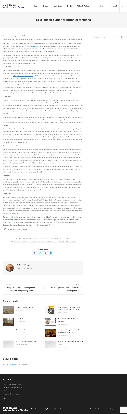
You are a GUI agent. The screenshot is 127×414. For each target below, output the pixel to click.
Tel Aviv (55, 241)
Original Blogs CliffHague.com (29, 238)
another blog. (8, 220)
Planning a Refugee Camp (24, 307)
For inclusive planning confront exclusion (68, 320)
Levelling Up (20, 318)
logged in (13, 364)
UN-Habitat (62, 241)
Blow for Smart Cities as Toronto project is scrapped (27, 342)
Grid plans (16, 241)
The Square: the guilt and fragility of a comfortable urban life (70, 331)
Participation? (20, 330)
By (44, 238)
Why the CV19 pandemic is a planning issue (70, 342)
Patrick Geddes (33, 241)
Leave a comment (65, 238)
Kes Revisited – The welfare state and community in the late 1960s (69, 308)
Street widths (49, 241)
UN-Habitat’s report (33, 46)
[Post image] (8, 310)
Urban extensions (70, 241)
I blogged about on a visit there (23, 76)
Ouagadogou (24, 241)
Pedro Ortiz (41, 241)
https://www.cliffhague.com (25, 268)
